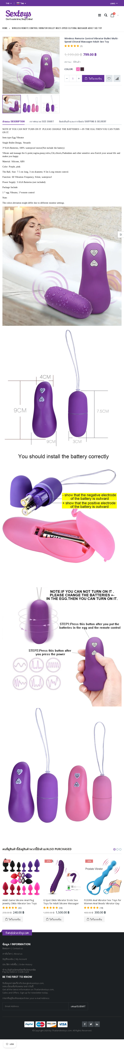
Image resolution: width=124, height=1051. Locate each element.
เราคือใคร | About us (12, 953)
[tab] (13, 121)
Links (112, 3)
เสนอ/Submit (78, 1006)
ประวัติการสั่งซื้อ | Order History (17, 964)
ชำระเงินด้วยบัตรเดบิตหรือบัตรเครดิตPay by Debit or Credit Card (19, 970)
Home (4, 28)
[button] (114, 849)
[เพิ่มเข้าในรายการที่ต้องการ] (109, 78)
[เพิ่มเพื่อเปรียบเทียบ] (117, 78)
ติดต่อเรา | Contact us (12, 948)
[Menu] (99, 15)
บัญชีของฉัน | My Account (14, 959)
